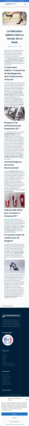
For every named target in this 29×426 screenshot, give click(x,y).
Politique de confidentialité (19, 424)
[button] (27, 399)
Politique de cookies (9, 424)
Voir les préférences (14, 421)
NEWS (20, 46)
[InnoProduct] (10, 4)
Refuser (14, 417)
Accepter (14, 414)
